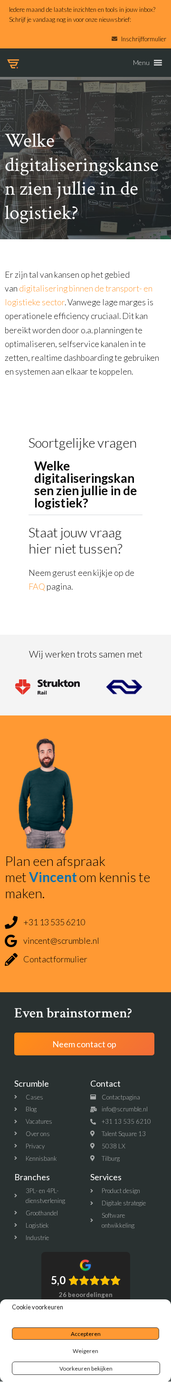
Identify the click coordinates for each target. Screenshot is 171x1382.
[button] (141, 62)
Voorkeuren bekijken (86, 1368)
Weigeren (85, 1350)
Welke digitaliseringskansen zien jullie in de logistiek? (85, 484)
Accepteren (86, 1333)
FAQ (36, 586)
